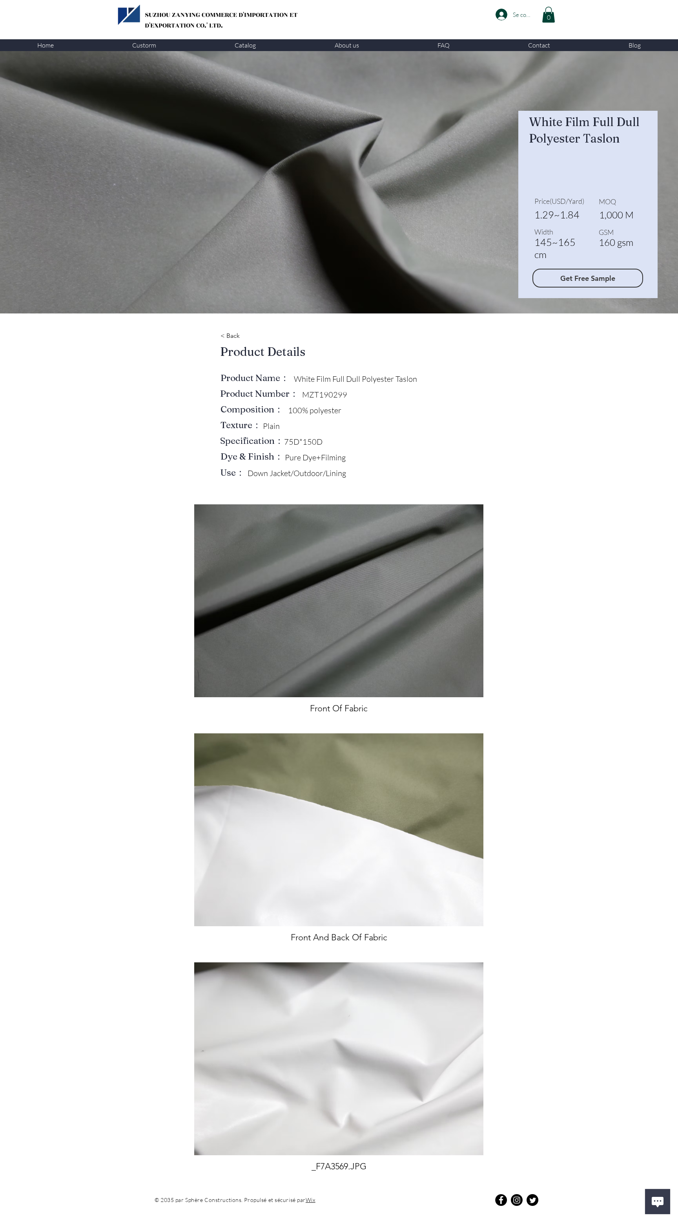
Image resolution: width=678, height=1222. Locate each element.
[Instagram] (517, 1200)
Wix (310, 1199)
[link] (548, 15)
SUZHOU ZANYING (173, 15)
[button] (144, 45)
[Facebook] (501, 1200)
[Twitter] (532, 1200)
